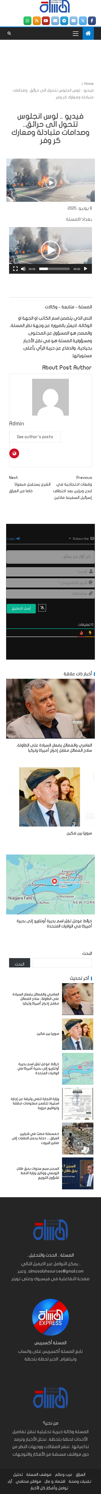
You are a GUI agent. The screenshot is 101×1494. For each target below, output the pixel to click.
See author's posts (35, 437)
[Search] (9, 33)
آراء (10, 1481)
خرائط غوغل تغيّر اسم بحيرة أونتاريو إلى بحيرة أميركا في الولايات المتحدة (38, 1068)
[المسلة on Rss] (37, 20)
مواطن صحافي (28, 1481)
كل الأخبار (38, 1488)
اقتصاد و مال (55, 1481)
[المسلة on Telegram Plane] (64, 20)
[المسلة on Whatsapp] (27, 20)
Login (11, 539)
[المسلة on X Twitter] (83, 20)
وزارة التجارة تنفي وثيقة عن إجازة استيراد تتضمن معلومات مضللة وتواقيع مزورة (35, 1103)
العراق (80, 1475)
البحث (87, 953)
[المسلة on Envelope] (73, 20)
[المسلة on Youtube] (46, 20)
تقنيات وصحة (80, 1481)
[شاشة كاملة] (15, 268)
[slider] (54, 269)
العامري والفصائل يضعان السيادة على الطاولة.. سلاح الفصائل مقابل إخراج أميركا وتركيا (36, 998)
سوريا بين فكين (79, 833)
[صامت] (23, 268)
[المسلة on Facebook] (92, 20)
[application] (50, 250)
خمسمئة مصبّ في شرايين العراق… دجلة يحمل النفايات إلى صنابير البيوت (35, 1138)
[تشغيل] (85, 268)
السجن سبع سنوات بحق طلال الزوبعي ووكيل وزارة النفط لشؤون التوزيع (38, 1173)
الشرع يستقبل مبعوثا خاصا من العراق (29, 484)
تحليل (18, 1475)
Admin (16, 424)
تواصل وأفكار (57, 1488)
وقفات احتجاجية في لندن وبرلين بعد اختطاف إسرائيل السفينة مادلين (72, 488)
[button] (50, 250)
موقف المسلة (38, 1475)
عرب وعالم (63, 1475)
